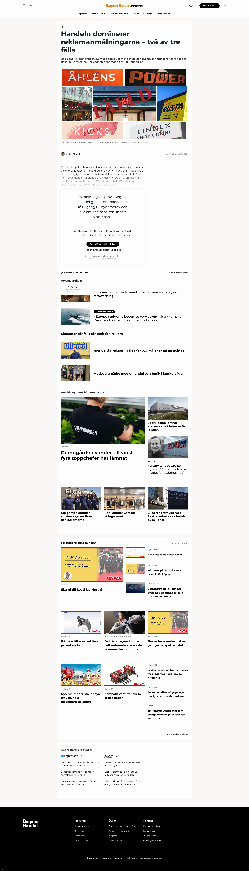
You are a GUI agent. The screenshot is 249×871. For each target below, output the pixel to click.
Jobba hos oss (149, 836)
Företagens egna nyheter (78, 542)
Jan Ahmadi (74, 154)
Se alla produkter (82, 840)
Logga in (116, 249)
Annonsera (79, 836)
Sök (30, 5)
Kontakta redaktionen (153, 826)
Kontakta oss (149, 831)
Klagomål (113, 836)
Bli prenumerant (81, 826)
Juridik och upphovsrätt (119, 831)
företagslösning (112, 259)
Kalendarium (163, 13)
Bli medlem (79, 831)
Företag (147, 13)
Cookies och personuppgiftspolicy (124, 826)
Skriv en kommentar (177, 273)
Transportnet (99, 13)
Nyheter (82, 13)
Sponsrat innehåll (117, 840)
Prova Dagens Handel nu (103, 244)
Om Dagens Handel (152, 840)
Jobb (136, 13)
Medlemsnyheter (119, 13)
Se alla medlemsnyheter (177, 734)
